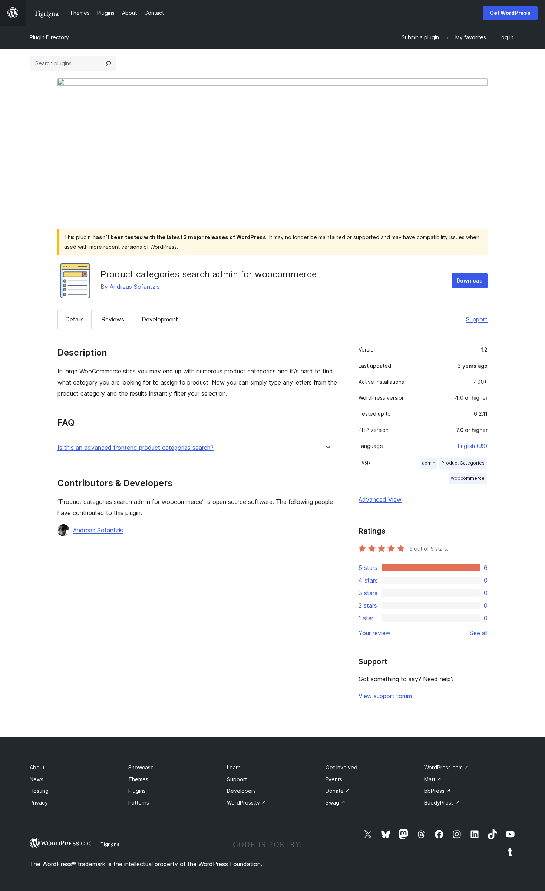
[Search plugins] (108, 63)
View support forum (385, 696)
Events (334, 779)
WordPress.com (446, 767)
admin (428, 463)
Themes (138, 779)
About (37, 767)
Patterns (138, 802)
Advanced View (380, 499)
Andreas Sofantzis (135, 286)
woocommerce (468, 478)
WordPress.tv (246, 802)
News (36, 779)
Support (477, 319)
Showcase (141, 767)
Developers (241, 791)
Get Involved (341, 767)
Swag (336, 802)
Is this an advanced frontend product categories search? (135, 447)
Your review (374, 633)
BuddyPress (442, 802)
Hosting (39, 791)
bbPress (437, 791)
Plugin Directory (49, 37)
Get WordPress (510, 13)
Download (469, 280)
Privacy (39, 802)
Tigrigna (110, 844)
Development (160, 319)
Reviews (112, 319)
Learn (234, 767)
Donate (338, 791)
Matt (433, 779)
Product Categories (463, 463)
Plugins (137, 791)
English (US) (473, 446)
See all (479, 633)
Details (74, 319)
